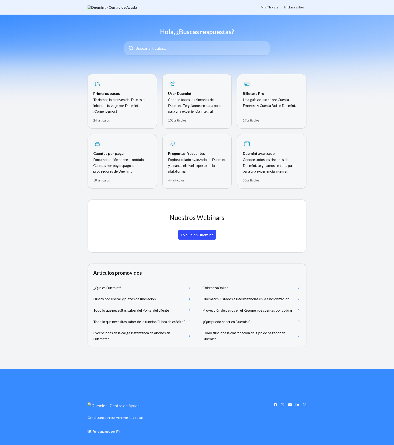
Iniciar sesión (294, 7)
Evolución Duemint (197, 235)
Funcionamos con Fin (106, 431)
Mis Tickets (269, 7)
